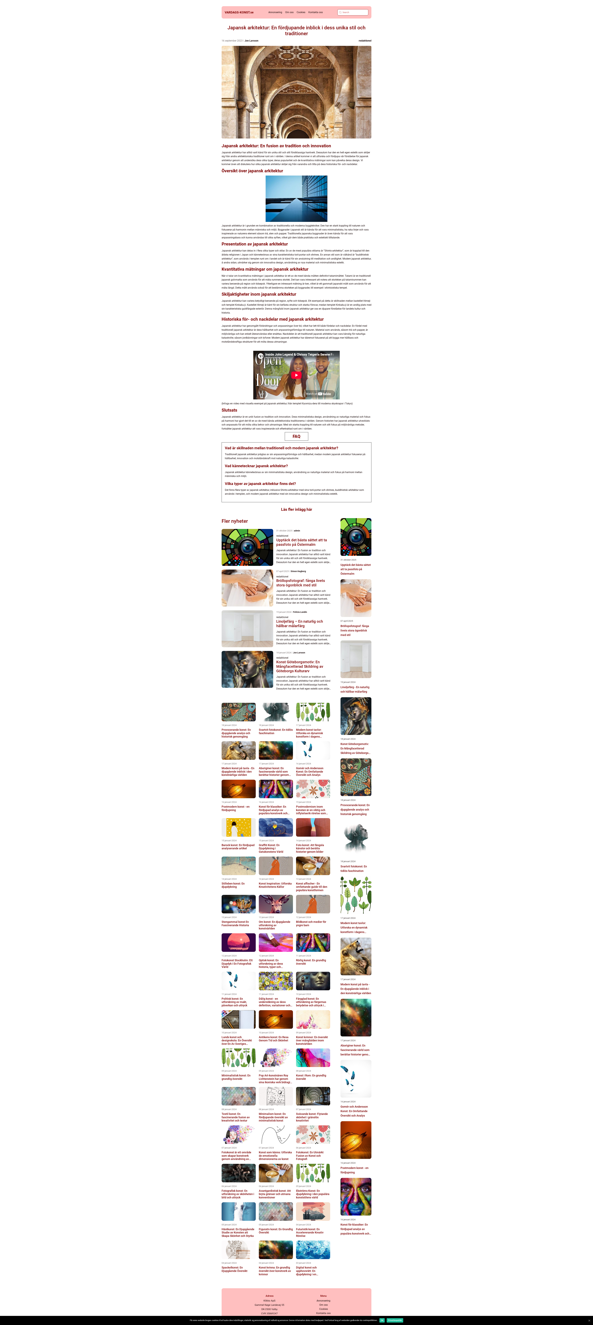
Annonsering (275, 12)
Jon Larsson (251, 40)
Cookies (301, 12)
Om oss (289, 12)
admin (297, 530)
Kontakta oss (315, 12)
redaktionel (365, 40)
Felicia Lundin (300, 612)
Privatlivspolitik (395, 1320)
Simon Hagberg (298, 571)
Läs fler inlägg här (296, 509)
